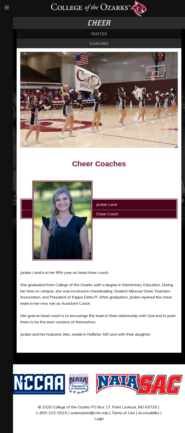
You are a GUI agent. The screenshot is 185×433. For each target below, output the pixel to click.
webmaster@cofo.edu (89, 412)
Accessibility (148, 412)
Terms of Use (123, 412)
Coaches (99, 43)
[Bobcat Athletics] (99, 8)
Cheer (99, 23)
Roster (99, 33)
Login (99, 418)
